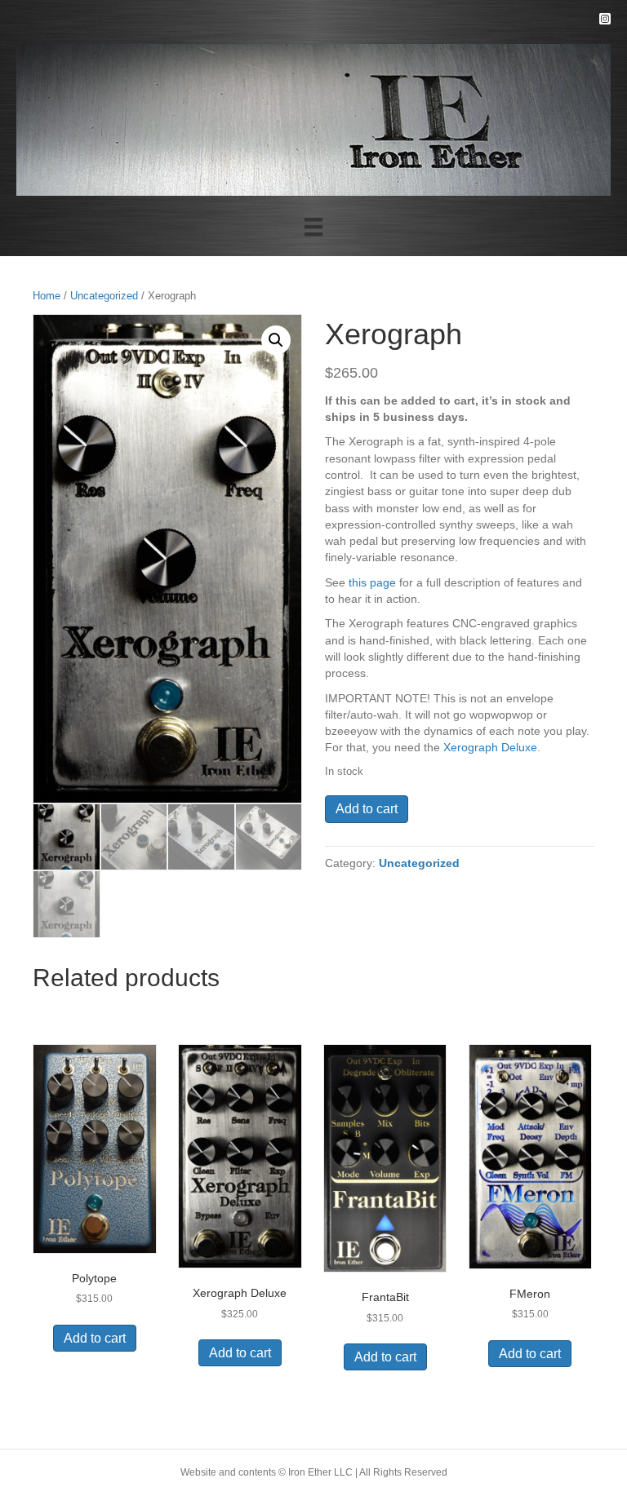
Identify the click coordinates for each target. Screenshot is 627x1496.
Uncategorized (104, 296)
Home (46, 296)
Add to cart (367, 809)
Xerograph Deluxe (490, 747)
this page (372, 582)
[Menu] (313, 226)
